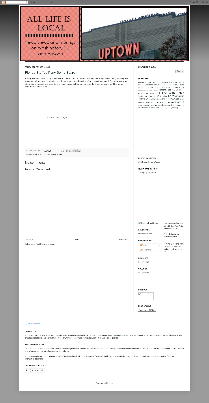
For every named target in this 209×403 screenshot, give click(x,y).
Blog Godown (151, 172)
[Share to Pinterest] (78, 150)
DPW (168, 87)
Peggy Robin (143, 262)
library (140, 105)
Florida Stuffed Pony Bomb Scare (50, 72)
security (46, 154)
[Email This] (67, 150)
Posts (144, 245)
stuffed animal (56, 154)
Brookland (157, 82)
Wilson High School (154, 99)
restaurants (179, 105)
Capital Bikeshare (170, 82)
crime (156, 102)
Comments (146, 250)
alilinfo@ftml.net (145, 234)
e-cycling (163, 102)
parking (146, 105)
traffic (155, 108)
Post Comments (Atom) (46, 244)
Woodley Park (144, 102)
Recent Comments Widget (151, 162)
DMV (163, 87)
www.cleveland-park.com (118, 335)
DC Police (179, 85)
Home (77, 240)
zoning (175, 108)
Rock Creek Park (146, 93)
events (179, 102)
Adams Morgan (144, 82)
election (171, 102)
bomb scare (38, 154)
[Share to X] (73, 150)
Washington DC (164, 96)
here (41, 359)
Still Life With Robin (169, 93)
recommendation (158, 105)
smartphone (143, 108)
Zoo (151, 102)
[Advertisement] (161, 133)
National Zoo (165, 90)
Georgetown (142, 90)
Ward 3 (152, 96)
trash (160, 108)
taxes (151, 108)
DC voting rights (145, 87)
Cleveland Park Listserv (77, 356)
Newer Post (30, 240)
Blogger (109, 383)
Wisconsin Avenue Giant (173, 99)
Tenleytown (142, 96)
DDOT (157, 87)
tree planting (167, 108)
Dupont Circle (178, 87)
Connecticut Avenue (166, 85)
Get (140, 162)
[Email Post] (62, 151)
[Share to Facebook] (76, 150)
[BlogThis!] (70, 150)
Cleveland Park (151, 85)
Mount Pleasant (152, 90)
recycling (170, 105)
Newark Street (178, 90)
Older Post (123, 240)
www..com (34, 323)
